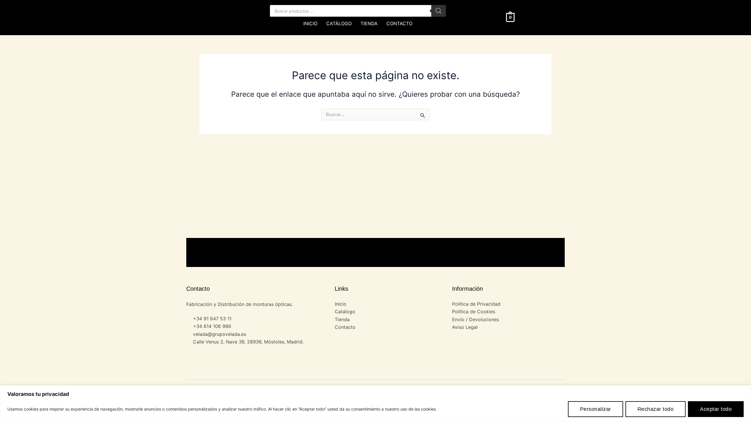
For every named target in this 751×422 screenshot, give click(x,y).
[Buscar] (438, 11)
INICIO (310, 23)
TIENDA (369, 23)
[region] (375, 403)
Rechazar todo (655, 409)
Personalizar (595, 409)
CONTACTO (399, 23)
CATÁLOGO (339, 23)
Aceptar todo (716, 409)
